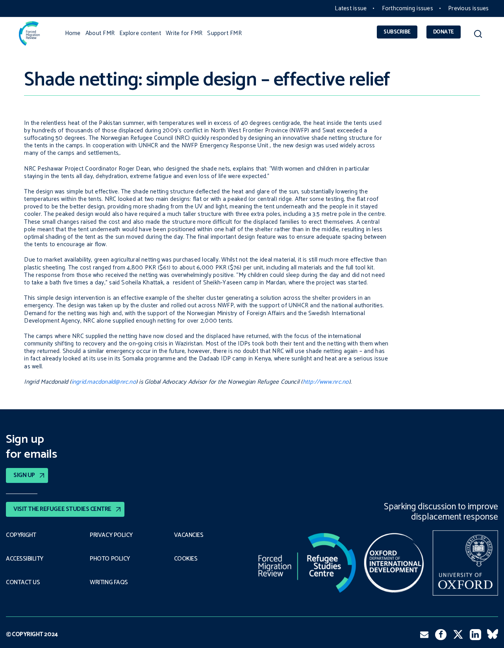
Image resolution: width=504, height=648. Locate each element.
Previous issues (468, 8)
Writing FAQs (109, 582)
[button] (478, 35)
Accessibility (24, 559)
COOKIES (186, 559)
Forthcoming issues (407, 8)
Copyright (21, 535)
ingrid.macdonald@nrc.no (104, 382)
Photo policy (110, 559)
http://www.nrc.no (326, 382)
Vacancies (189, 535)
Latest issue (351, 8)
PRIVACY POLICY (111, 535)
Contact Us (23, 582)
